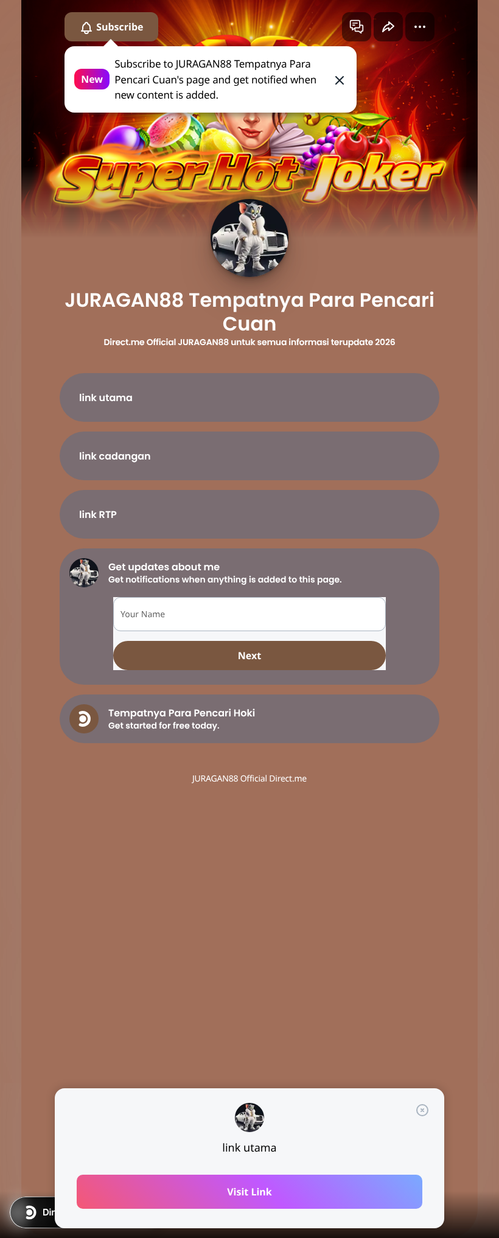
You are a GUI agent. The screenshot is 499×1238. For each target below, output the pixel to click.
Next (249, 655)
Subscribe (119, 26)
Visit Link (249, 1191)
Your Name (142, 614)
